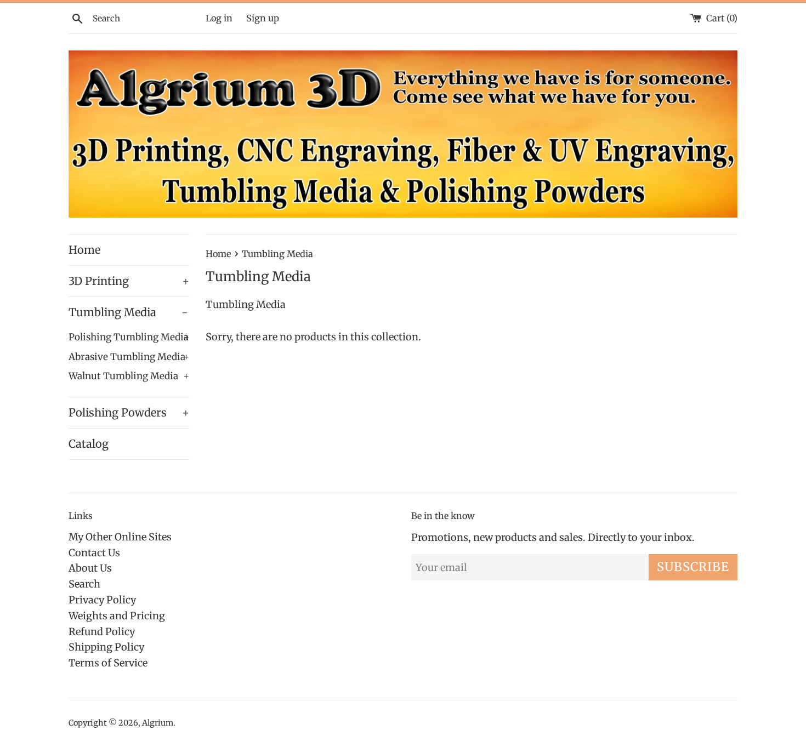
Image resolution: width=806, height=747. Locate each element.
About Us (90, 568)
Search (84, 584)
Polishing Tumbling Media (129, 337)
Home (84, 249)
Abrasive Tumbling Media (129, 357)
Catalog (89, 444)
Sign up (262, 18)
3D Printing (129, 281)
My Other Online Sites (120, 537)
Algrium (157, 723)
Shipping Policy (106, 647)
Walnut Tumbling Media (129, 376)
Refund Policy (102, 631)
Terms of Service (108, 663)
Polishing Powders (129, 412)
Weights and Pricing (117, 615)
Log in (219, 18)
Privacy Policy (102, 600)
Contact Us (94, 552)
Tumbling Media (128, 312)
